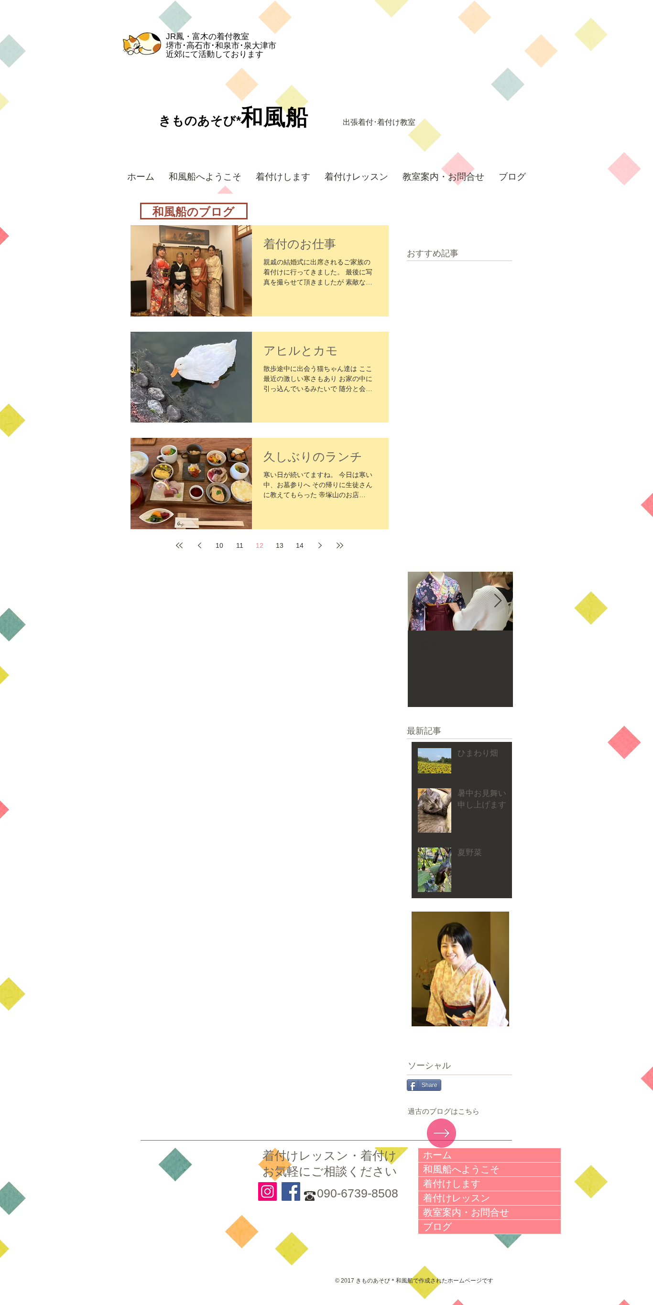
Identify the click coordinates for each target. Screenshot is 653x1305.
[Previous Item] (423, 601)
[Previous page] (199, 545)
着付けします (451, 1183)
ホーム (437, 1155)
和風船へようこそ (461, 1169)
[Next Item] (497, 601)
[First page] (179, 545)
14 (300, 545)
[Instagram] (267, 1191)
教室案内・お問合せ (466, 1212)
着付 (365, 122)
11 (239, 545)
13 (279, 545)
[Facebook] (291, 1191)
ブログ (437, 1226)
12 (259, 545)
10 (219, 545)
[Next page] (319, 545)
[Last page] (339, 545)
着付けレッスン (456, 1198)
